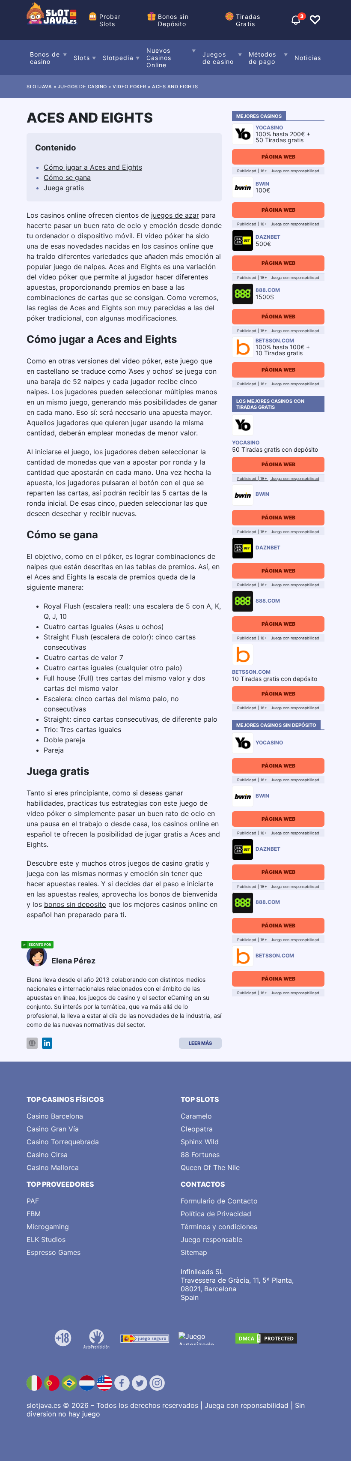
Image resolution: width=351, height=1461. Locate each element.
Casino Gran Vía (53, 1129)
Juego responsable (211, 1239)
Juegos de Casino (82, 87)
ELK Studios (46, 1239)
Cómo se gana (67, 177)
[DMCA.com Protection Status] (266, 1338)
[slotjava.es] (52, 20)
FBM (34, 1213)
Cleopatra (197, 1129)
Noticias (307, 57)
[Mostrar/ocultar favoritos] (315, 20)
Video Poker (129, 87)
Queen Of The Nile (210, 1167)
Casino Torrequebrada (63, 1141)
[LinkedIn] (47, 1043)
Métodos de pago (263, 58)
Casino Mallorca (53, 1167)
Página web (278, 156)
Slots (82, 57)
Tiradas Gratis (248, 20)
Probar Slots (110, 20)
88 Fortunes (200, 1154)
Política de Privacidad (216, 1213)
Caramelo (196, 1116)
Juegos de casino (218, 58)
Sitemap (194, 1252)
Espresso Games (53, 1252)
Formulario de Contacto (219, 1201)
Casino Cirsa (47, 1154)
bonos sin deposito (75, 904)
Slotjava (39, 87)
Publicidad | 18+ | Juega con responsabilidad (278, 170)
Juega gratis (64, 187)
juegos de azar (175, 215)
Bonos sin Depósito (173, 20)
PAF (33, 1201)
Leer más (200, 1043)
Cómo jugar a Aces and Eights (93, 167)
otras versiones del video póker (109, 361)
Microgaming (48, 1226)
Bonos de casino (45, 58)
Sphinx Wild (200, 1141)
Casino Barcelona (55, 1116)
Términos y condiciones (219, 1226)
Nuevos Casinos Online (159, 58)
